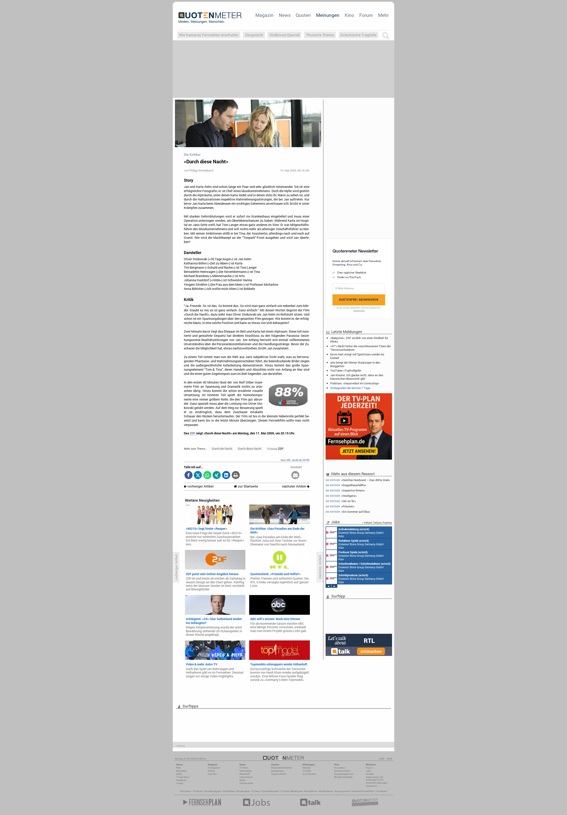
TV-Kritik (307, 770)
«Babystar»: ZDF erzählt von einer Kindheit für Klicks (359, 339)
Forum (366, 15)
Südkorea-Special (284, 34)
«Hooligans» (341, 496)
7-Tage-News (182, 777)
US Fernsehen (243, 791)
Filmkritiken (229, 791)
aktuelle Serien (325, 791)
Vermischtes (245, 770)
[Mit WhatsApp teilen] (207, 475)
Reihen (211, 770)
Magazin (264, 15)
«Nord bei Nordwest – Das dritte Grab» (358, 480)
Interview (212, 774)
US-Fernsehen (246, 783)
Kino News (186, 791)
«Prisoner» (340, 506)
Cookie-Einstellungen (376, 782)
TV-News (243, 767)
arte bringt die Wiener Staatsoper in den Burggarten (355, 364)
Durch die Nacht (222, 448)
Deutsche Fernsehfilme (362, 791)
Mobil (179, 774)
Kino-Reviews (309, 774)
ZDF (192, 433)
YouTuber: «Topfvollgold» (345, 370)
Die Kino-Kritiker (342, 770)
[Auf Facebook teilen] (188, 475)
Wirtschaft (244, 774)
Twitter (179, 783)
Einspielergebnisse (343, 774)
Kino (349, 15)
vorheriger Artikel (200, 486)
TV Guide (284, 791)
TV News (256, 791)
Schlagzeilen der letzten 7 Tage (350, 388)
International (245, 777)
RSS (178, 767)
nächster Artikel (294, 486)
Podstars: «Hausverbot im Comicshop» (354, 383)
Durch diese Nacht (249, 448)
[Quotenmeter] (210, 17)
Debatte (306, 767)
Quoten (303, 15)
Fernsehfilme (310, 791)
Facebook (181, 780)
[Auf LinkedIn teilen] (226, 475)
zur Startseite (247, 486)
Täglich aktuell (278, 774)
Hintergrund (214, 767)
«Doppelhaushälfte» (346, 485)
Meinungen (327, 15)
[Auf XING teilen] (216, 475)
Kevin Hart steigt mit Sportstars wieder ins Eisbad (357, 356)
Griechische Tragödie (358, 34)
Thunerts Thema (320, 34)
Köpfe (242, 780)
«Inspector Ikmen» (345, 490)
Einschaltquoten (270, 791)
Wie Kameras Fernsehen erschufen (208, 34)
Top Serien (381, 791)
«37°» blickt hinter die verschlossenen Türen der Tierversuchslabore (360, 348)
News (285, 15)
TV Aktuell (198, 791)
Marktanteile (277, 770)
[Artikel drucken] (235, 475)
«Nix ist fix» (341, 501)
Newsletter (181, 770)
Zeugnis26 (254, 34)
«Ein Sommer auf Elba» (348, 512)
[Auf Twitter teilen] (198, 475)
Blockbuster (296, 791)
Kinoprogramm (342, 791)
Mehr (383, 15)
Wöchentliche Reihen (281, 767)
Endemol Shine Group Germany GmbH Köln (361, 532)
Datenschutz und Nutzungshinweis (375, 778)
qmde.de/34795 (300, 460)
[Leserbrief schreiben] (295, 475)
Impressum (371, 785)
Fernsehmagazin (212, 791)
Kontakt (370, 774)
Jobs (368, 770)
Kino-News (339, 767)
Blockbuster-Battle (343, 777)
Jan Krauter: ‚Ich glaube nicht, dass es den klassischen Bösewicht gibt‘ (356, 377)
